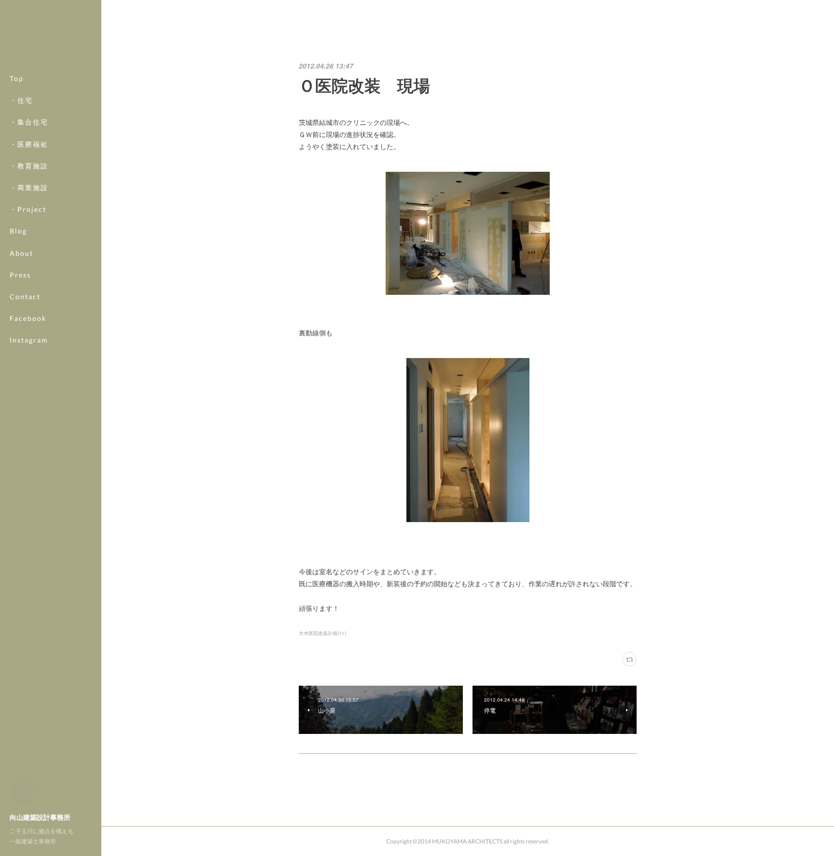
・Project (28, 209)
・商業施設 (29, 187)
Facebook (28, 318)
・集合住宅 (29, 122)
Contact (25, 296)
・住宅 (21, 100)
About (21, 253)
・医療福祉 (29, 144)
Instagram (29, 340)
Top (17, 78)
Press (20, 275)
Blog (18, 231)
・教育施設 (29, 166)
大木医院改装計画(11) (322, 633)
